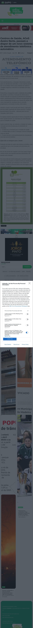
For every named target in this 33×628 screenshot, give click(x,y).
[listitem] (16, 311)
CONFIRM (10, 339)
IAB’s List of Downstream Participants (18, 306)
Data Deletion (8, 344)
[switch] (27, 314)
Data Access (16, 344)
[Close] (30, 283)
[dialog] (16, 314)
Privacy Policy (25, 344)
